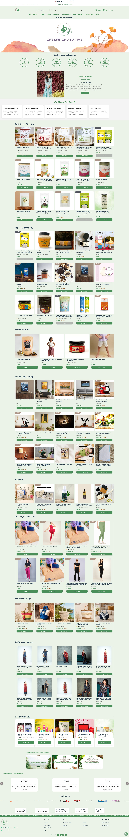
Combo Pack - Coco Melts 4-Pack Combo (63, 735)
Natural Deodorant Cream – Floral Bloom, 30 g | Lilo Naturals (104, 283)
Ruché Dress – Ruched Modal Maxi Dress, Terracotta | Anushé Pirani (63, 700)
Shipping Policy (105, 825)
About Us (17, 4)
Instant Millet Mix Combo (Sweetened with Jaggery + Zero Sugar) (104, 149)
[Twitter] (61, 835)
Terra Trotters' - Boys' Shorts (98, 359)
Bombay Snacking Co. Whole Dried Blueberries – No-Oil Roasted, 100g (25, 736)
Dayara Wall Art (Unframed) (83, 283)
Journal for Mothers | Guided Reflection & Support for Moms (103, 465)
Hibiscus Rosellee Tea (101, 179)
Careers (65, 825)
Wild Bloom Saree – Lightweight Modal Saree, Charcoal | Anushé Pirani (84, 668)
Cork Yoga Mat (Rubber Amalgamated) (51, 583)
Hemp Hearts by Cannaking (23, 211)
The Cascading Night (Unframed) (84, 400)
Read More (85, 92)
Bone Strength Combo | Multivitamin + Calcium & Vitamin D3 (82, 317)
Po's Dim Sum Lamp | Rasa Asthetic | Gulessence (62, 432)
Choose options (24, 155)
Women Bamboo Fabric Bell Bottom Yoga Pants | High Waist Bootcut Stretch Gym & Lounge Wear (76, 585)
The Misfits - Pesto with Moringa (24, 315)
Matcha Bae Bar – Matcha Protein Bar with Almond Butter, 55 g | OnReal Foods (84, 149)
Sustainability (86, 825)
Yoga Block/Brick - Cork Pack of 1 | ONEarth (27, 546)
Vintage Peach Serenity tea (23, 359)
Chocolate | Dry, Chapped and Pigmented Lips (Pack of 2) (63, 283)
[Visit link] (18, 801)
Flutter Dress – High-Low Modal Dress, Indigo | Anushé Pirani (24, 667)
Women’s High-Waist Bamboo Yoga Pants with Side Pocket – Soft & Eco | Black (101, 584)
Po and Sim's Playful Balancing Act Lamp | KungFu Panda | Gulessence (24, 433)
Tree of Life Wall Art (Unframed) (64, 464)
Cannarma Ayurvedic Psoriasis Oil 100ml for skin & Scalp (64, 505)
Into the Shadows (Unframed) (43, 432)
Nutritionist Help (47, 827)
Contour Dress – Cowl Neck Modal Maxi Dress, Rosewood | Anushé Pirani (103, 668)
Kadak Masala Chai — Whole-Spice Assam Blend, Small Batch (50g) (44, 181)
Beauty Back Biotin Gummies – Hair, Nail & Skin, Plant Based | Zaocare (103, 317)
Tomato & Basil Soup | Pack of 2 (44, 315)
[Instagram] (63, 835)
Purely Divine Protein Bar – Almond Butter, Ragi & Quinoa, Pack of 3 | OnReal (43, 149)
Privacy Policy (105, 822)
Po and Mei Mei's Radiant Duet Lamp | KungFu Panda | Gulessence (103, 401)
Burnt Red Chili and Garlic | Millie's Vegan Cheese (42, 283)
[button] (127, 783)
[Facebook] (58, 835)
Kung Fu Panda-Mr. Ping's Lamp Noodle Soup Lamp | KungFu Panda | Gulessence (24, 466)
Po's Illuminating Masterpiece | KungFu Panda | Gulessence (83, 432)
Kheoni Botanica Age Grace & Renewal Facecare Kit (43, 505)
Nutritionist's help (30, 4)
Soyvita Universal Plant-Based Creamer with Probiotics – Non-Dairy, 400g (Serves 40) (64, 317)
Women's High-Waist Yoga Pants (49, 546)
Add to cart (25, 187)
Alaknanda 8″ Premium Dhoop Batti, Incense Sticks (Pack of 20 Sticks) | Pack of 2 (104, 252)
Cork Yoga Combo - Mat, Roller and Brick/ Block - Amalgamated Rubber (76, 546)
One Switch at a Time (13, 827)
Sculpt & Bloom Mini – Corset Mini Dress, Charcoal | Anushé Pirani (43, 700)
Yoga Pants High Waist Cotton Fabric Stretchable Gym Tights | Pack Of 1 (100, 546)
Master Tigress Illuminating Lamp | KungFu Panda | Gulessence (104, 432)
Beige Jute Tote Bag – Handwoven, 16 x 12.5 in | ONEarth (82, 624)
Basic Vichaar (23, 4)
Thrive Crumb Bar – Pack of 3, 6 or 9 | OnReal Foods (63, 148)
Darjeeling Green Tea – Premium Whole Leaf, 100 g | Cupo (44, 212)
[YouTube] (66, 835)
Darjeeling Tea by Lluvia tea (23, 179)
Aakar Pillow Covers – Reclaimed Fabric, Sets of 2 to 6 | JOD (64, 251)
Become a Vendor (67, 822)
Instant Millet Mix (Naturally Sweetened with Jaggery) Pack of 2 (83, 213)
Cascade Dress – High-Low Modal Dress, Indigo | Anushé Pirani (43, 668)
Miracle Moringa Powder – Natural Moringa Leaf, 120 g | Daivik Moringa (103, 213)
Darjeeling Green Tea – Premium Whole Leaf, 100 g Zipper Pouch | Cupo (64, 181)
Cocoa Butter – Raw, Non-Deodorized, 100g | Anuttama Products (63, 213)
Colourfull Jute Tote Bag (22, 623)
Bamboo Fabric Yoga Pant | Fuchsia (25, 583)
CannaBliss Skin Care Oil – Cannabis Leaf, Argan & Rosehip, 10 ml (84, 506)
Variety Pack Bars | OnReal (23, 147)
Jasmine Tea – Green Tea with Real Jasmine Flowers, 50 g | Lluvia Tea (83, 181)
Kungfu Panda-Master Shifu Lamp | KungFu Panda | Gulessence (43, 466)
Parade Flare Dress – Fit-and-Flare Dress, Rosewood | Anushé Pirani (24, 700)
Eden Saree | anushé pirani (62, 666)
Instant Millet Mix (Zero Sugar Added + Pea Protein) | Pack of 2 (24, 251)
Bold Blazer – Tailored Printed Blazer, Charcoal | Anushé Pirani (104, 699)
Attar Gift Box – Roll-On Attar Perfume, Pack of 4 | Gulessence (84, 736)
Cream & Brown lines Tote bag (63, 623)
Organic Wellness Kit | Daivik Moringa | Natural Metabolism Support (103, 736)
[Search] (81, 10)
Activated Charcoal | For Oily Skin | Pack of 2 (83, 251)
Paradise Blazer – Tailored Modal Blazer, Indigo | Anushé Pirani (84, 699)
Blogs (36, 4)
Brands (84, 822)
